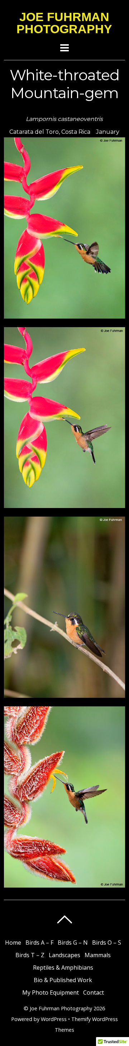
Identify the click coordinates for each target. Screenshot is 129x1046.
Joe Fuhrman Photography (61, 1008)
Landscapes (64, 955)
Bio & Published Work (63, 980)
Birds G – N (73, 942)
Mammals (98, 955)
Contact (93, 992)
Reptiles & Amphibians (63, 967)
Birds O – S (106, 942)
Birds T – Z (29, 955)
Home (13, 942)
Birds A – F (39, 942)
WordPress (54, 1019)
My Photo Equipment (50, 992)
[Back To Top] (64, 919)
